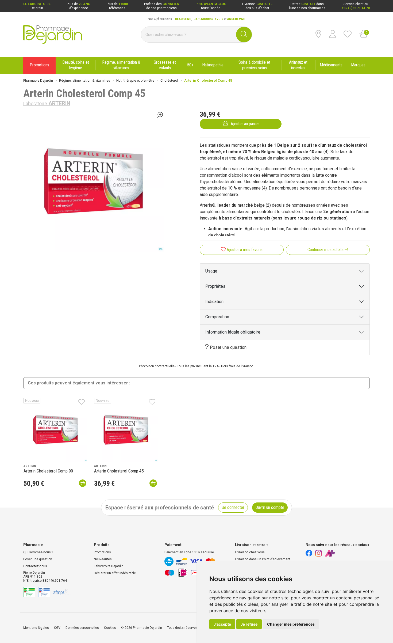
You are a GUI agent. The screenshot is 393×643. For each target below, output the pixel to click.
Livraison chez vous (250, 552)
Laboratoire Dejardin (109, 566)
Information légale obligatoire (232, 332)
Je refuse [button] (249, 624)
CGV (57, 628)
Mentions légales (36, 628)
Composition (217, 316)
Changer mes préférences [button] (291, 624)
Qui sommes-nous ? (38, 552)
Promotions (102, 552)
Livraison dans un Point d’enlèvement (262, 559)
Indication (214, 301)
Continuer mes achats (326, 249)
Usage (211, 271)
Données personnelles (82, 628)
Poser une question (228, 347)
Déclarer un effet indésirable (115, 573)
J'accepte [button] (222, 624)
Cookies (110, 628)
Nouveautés (103, 559)
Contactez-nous (35, 566)
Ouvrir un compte (270, 507)
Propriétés (215, 286)
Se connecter (233, 507)
